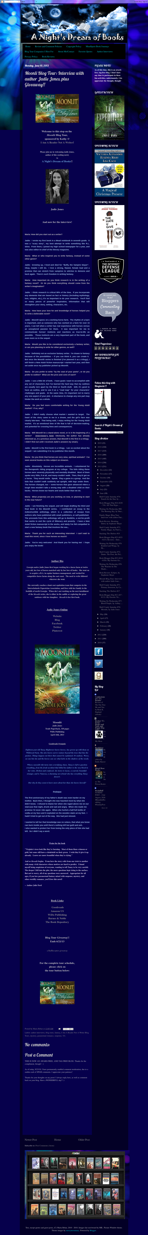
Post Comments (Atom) (45, 1145)
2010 (100, 642)
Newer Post (31, 1139)
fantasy (57, 1032)
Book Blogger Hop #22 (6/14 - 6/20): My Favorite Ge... (111, 559)
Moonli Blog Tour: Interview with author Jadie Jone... (110, 579)
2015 (100, 458)
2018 (100, 447)
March (103, 622)
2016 (100, 454)
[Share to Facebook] (70, 1029)
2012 (100, 634)
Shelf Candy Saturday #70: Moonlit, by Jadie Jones (110, 608)
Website (57, 616)
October (103, 477)
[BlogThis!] (66, 1029)
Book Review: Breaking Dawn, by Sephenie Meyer (110, 522)
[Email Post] (59, 1028)
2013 (100, 466)
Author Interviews (105, 51)
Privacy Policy (31, 56)
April (102, 618)
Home (28, 46)
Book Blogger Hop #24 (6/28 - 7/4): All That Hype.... (111, 503)
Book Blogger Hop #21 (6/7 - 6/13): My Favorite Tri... (111, 595)
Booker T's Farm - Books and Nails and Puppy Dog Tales (99, 725)
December (104, 469)
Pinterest (57, 630)
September (104, 481)
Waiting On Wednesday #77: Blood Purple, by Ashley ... (111, 602)
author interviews (38, 1032)
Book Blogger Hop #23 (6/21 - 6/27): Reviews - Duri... (111, 538)
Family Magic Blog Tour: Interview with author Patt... (111, 516)
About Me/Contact (66, 51)
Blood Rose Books (100, 769)
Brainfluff (99, 790)
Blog (57, 620)
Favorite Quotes (85, 51)
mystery (33, 1035)
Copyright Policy (73, 46)
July (102, 489)
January (103, 629)
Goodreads (57, 907)
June (102, 493)
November (104, 473)
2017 (100, 450)
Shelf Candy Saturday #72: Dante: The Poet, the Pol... (110, 553)
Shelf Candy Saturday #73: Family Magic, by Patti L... (110, 528)
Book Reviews (48, 56)
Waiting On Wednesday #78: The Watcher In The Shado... (110, 566)
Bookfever (99, 747)
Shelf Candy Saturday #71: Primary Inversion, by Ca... (110, 586)
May (102, 614)
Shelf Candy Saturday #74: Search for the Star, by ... (110, 497)
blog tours (50, 1032)
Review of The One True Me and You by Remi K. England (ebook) (100, 708)
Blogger (93, 1230)
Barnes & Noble (57, 918)
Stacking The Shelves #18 (109, 533)
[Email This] (64, 1029)
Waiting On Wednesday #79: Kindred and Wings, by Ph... (110, 545)
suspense (58, 1035)
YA (64, 1035)
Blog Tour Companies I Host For (39, 51)
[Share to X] (68, 1029)
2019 (100, 443)
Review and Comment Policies (48, 46)
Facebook (57, 623)
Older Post (84, 1139)
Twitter (57, 627)
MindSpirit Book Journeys (97, 46)
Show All (104, 808)
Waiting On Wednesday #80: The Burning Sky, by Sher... (111, 510)
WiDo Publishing (57, 915)
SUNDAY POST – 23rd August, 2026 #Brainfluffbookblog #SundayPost (100, 798)
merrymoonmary (72, 1230)
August (103, 485)
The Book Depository (57, 922)
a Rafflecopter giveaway (57, 950)
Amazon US (57, 911)
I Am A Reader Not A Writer (57, 142)
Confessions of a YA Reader (100, 698)
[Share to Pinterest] (72, 1029)
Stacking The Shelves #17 (109, 591)
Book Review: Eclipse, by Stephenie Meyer (109, 573)
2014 (100, 462)
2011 (100, 638)
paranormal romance (45, 1035)
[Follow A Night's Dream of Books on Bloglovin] (103, 415)
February (104, 626)
